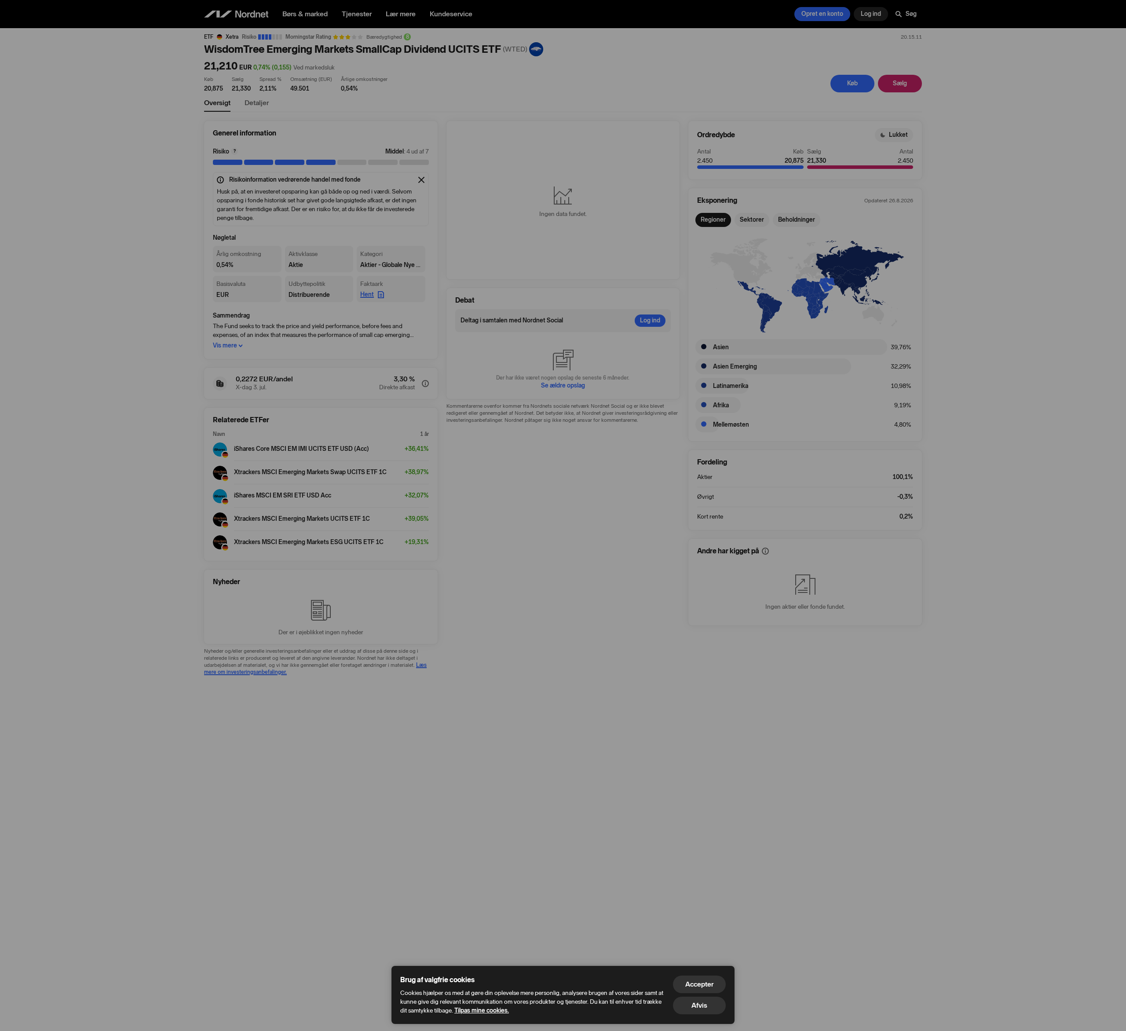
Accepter (699, 984)
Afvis (699, 1005)
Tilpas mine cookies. (481, 1010)
